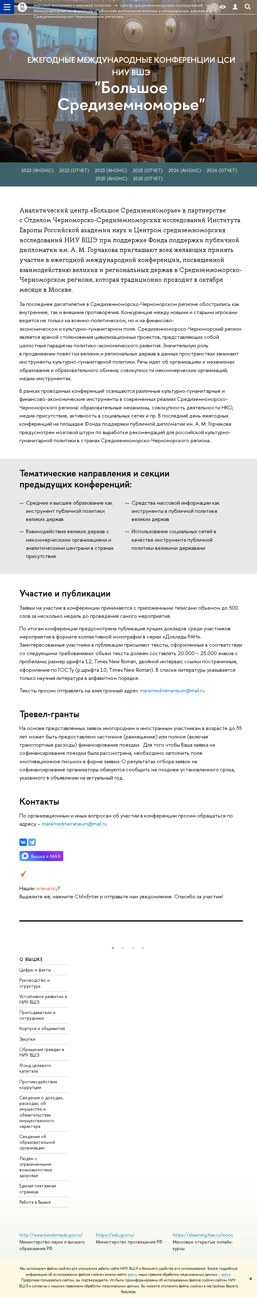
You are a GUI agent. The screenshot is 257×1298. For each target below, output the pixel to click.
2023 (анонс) (111, 170)
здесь (132, 1274)
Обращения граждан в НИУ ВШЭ (41, 1052)
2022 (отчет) (74, 170)
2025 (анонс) (111, 178)
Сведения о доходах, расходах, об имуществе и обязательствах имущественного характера (41, 1112)
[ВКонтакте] (23, 842)
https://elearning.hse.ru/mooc (203, 1235)
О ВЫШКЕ (31, 959)
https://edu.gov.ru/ (115, 1235)
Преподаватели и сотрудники (37, 1015)
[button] (113, 948)
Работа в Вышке (35, 1202)
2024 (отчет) (222, 170)
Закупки (27, 1039)
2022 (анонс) (38, 170)
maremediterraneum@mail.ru (172, 690)
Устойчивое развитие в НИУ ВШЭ (43, 999)
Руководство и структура (34, 983)
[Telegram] (32, 842)
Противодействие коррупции (38, 1084)
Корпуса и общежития (42, 1028)
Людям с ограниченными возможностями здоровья (35, 1167)
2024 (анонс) (185, 170)
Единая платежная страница (37, 1188)
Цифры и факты (35, 970)
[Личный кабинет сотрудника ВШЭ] (235, 7)
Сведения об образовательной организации (37, 1142)
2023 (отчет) (148, 170)
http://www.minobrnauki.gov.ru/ (51, 1235)
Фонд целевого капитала (35, 1068)
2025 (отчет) (148, 178)
